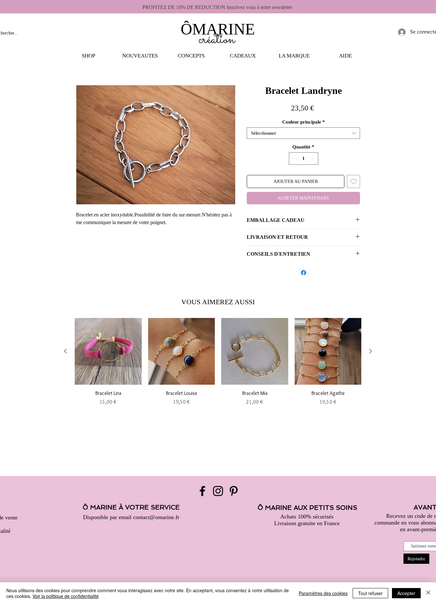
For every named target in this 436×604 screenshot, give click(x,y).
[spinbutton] (303, 158)
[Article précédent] (65, 351)
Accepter (406, 593)
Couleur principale (303, 122)
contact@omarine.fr (156, 517)
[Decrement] (294, 158)
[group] (218, 362)
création (217, 40)
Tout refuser (370, 593)
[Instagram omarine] (218, 491)
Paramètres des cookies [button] (323, 593)
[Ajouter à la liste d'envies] (353, 181)
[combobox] (303, 133)
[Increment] (313, 158)
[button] (88, 56)
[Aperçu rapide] (108, 351)
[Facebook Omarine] (202, 491)
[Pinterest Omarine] (233, 491)
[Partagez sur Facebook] (303, 272)
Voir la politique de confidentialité (66, 596)
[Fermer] (428, 593)
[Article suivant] (370, 351)
